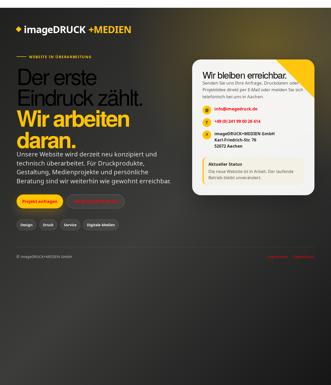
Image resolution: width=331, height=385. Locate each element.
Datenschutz (303, 256)
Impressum (278, 256)
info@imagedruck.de (235, 109)
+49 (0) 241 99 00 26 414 (96, 201)
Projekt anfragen (39, 201)
